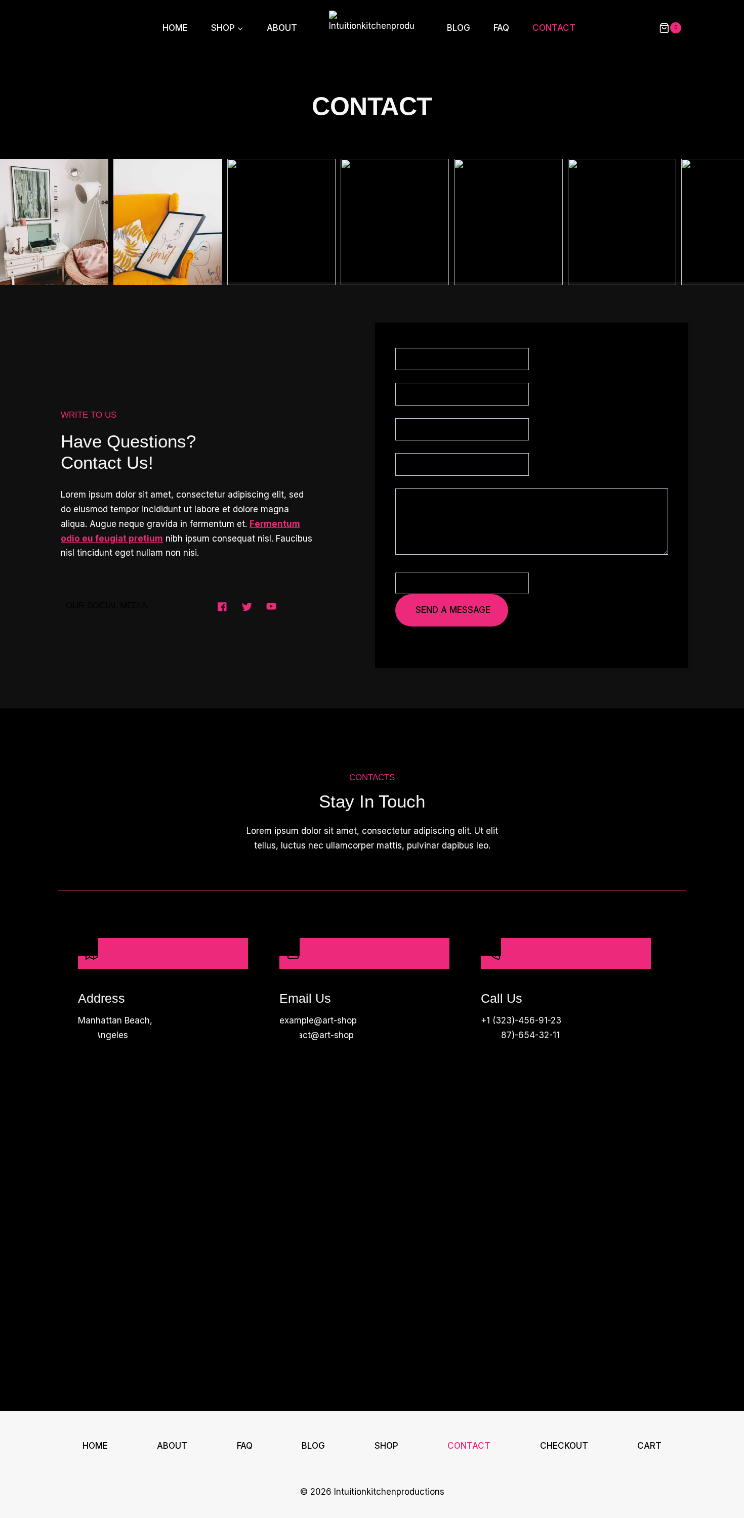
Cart (649, 1446)
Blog (458, 28)
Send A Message (453, 610)
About (282, 28)
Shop (386, 1446)
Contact (553, 28)
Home (175, 28)
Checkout (564, 1446)
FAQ (501, 28)
